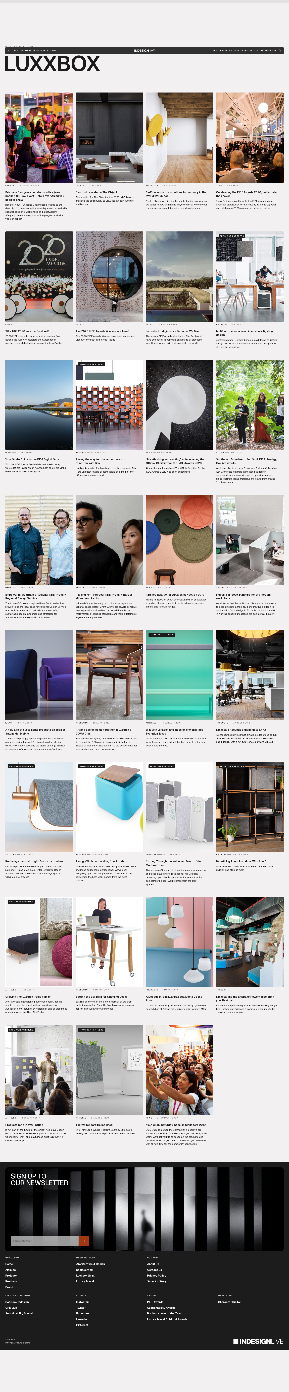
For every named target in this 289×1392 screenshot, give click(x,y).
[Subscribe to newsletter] (84, 1241)
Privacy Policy (156, 1275)
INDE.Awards (155, 1302)
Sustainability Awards (161, 1308)
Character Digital (229, 1302)
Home (9, 1264)
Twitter (81, 1308)
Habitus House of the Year (164, 1313)
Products (39, 50)
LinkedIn (81, 1319)
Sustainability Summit (19, 1313)
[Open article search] (279, 50)
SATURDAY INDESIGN (240, 50)
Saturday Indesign (17, 1302)
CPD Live (11, 1308)
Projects (26, 50)
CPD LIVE (258, 50)
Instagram (82, 1302)
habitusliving (84, 1270)
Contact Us (154, 1270)
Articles (13, 50)
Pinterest (82, 1325)
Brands (51, 50)
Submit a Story (157, 1281)
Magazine (270, 50)
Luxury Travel (85, 1281)
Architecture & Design (90, 1264)
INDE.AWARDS (220, 50)
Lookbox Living (85, 1275)
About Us (153, 1264)
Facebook (82, 1313)
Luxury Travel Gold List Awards (167, 1319)
